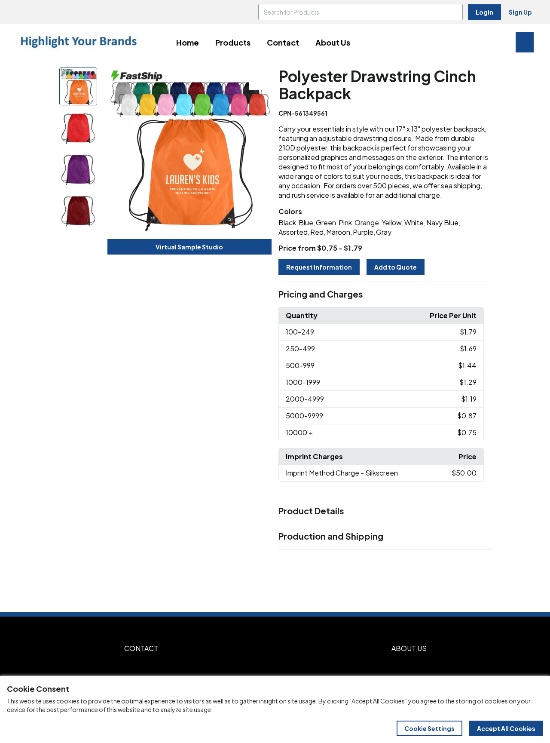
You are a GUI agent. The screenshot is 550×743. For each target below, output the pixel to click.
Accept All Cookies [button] (506, 728)
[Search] (454, 12)
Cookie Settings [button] (429, 728)
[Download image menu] (260, 78)
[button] (384, 294)
